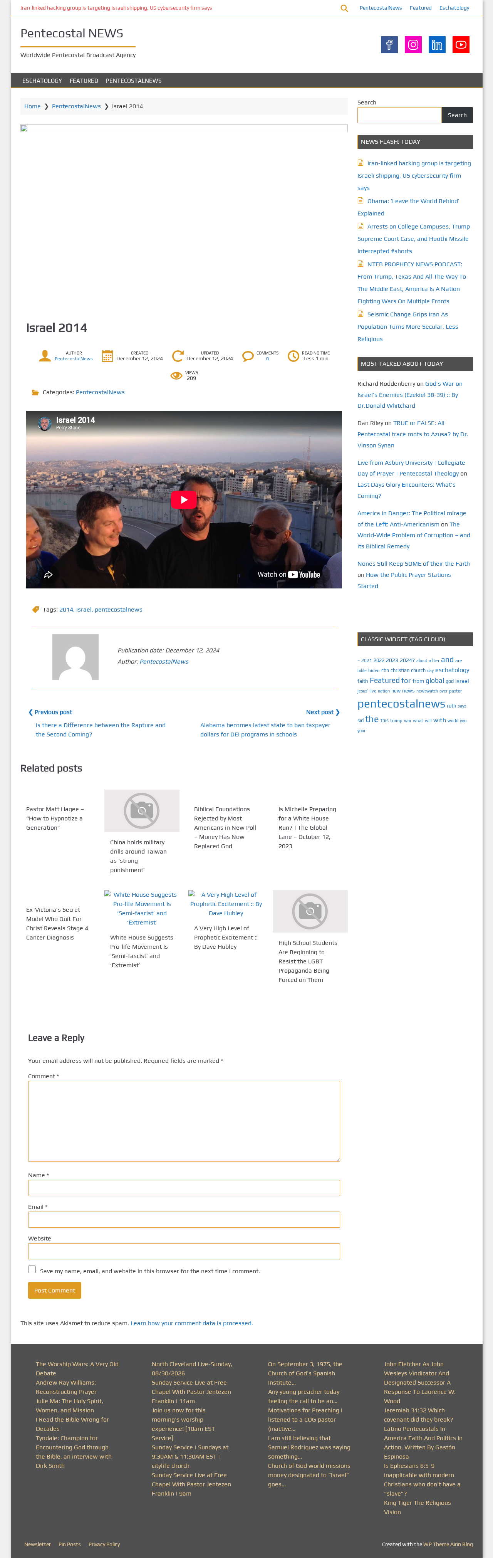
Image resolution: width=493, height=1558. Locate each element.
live (372, 691)
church (418, 670)
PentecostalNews (381, 8)
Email (37, 1206)
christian (400, 670)
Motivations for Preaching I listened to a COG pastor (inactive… (305, 1419)
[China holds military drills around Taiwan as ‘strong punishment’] (141, 811)
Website (39, 1238)
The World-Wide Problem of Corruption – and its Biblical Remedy (413, 535)
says (462, 706)
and (447, 659)
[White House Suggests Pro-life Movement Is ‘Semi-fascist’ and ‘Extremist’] (141, 908)
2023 (392, 660)
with (439, 720)
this (385, 720)
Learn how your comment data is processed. (192, 1323)
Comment (43, 1076)
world (453, 720)
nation (384, 691)
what (418, 720)
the (372, 719)
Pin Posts (70, 1544)
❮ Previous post (50, 712)
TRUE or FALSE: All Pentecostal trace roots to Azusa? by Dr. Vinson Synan (412, 434)
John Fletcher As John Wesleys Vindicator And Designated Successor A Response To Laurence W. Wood (420, 1382)
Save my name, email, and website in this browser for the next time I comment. (150, 1271)
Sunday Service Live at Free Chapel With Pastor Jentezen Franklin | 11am (191, 1392)
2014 (66, 609)
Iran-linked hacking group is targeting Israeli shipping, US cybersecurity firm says (116, 8)
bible (362, 670)
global (435, 680)
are (458, 660)
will (428, 720)
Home (32, 106)
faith (362, 681)
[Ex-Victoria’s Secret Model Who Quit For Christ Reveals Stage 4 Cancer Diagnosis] (58, 894)
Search (366, 102)
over (443, 691)
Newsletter (37, 1544)
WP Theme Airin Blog (448, 1544)
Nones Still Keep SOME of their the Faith (413, 563)
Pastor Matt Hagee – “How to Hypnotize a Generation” (55, 818)
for (406, 680)
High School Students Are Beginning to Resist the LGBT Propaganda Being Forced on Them (307, 961)
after (434, 660)
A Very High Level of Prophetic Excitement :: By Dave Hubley (226, 937)
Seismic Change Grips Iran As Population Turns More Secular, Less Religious (407, 327)
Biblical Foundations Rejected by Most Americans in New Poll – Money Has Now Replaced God (225, 827)
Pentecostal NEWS (71, 33)
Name (38, 1175)
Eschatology (454, 8)
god (450, 681)
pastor (455, 690)
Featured (421, 8)
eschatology (452, 670)
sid (360, 720)
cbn (385, 670)
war (407, 720)
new (396, 691)
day (430, 670)
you (463, 720)
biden (374, 670)
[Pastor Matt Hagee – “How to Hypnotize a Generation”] (58, 794)
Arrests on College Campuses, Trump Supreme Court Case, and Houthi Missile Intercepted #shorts (413, 239)
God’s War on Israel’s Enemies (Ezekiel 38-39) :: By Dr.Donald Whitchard (410, 395)
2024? (407, 660)
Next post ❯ (323, 712)
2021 (366, 660)
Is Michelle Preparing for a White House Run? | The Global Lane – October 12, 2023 (307, 827)
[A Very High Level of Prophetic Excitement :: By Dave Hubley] (225, 904)
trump (396, 720)
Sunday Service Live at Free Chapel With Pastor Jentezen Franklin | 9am (191, 1484)
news (408, 690)
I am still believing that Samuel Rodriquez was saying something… (309, 1447)
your (361, 730)
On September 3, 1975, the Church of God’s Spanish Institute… (305, 1373)
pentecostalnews (119, 609)
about (421, 660)
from (418, 681)
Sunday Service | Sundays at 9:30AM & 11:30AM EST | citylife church (190, 1456)
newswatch (427, 691)
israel (84, 609)
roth (451, 706)
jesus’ (362, 690)
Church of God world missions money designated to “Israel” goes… (309, 1475)
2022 (379, 660)
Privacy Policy (104, 1544)
